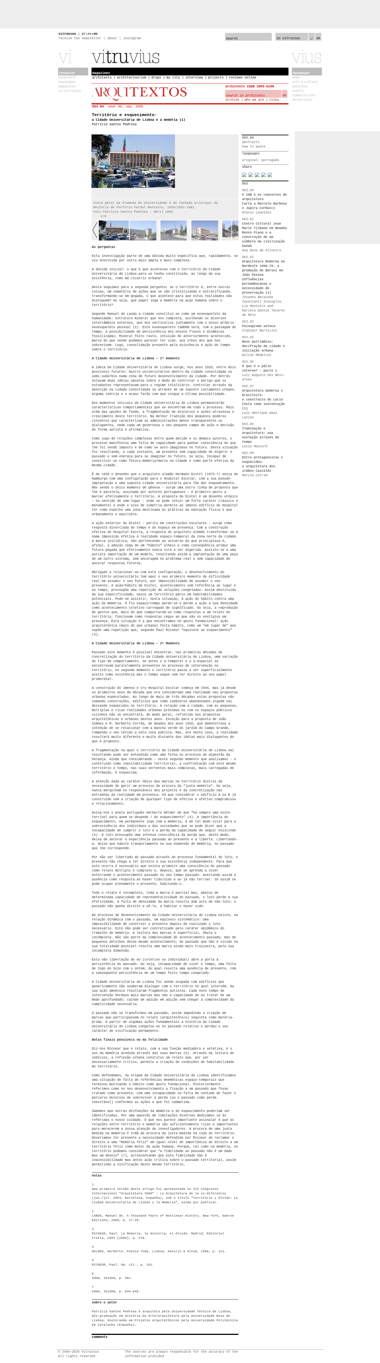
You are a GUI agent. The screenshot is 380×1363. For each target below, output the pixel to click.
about (112, 38)
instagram (132, 38)
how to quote (253, 147)
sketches (300, 87)
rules (274, 100)
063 (245, 184)
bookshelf (67, 78)
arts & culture (305, 82)
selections (302, 100)
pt (84, 34)
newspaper (67, 82)
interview (194, 78)
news (296, 78)
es (90, 34)
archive (232, 100)
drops (156, 78)
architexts (102, 78)
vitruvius (67, 34)
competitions (303, 95)
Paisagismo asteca (258, 326)
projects (216, 78)
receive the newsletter (79, 38)
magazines (67, 87)
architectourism (131, 78)
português (270, 160)
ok (318, 38)
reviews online (242, 78)
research (67, 73)
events (298, 91)
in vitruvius (69, 91)
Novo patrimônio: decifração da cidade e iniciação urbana (263, 346)
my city (173, 78)
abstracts (251, 142)
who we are (254, 100)
